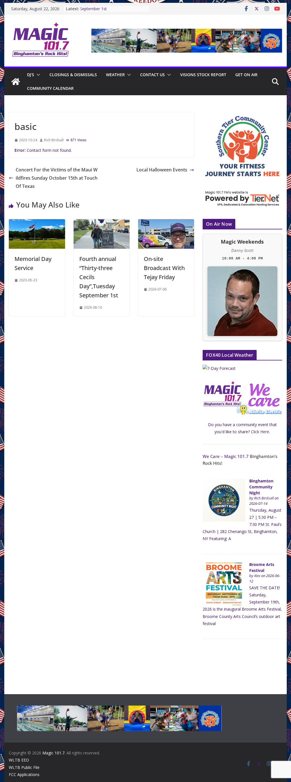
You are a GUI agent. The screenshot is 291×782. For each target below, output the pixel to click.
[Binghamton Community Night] (224, 482)
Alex (257, 575)
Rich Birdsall (54, 140)
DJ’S (30, 74)
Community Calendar (50, 88)
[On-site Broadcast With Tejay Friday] (166, 223)
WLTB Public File (24, 767)
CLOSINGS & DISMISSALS (73, 74)
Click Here (260, 431)
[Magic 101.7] (15, 81)
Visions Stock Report (203, 74)
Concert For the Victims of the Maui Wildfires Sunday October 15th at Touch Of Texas (56, 178)
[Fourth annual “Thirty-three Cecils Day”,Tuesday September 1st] (102, 223)
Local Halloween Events (161, 170)
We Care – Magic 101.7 (226, 456)
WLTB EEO (19, 760)
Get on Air (246, 74)
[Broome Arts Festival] (224, 565)
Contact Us (152, 74)
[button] (37, 75)
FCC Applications (24, 774)
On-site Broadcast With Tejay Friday (164, 268)
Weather (115, 74)
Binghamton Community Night (261, 486)
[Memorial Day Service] (37, 223)
